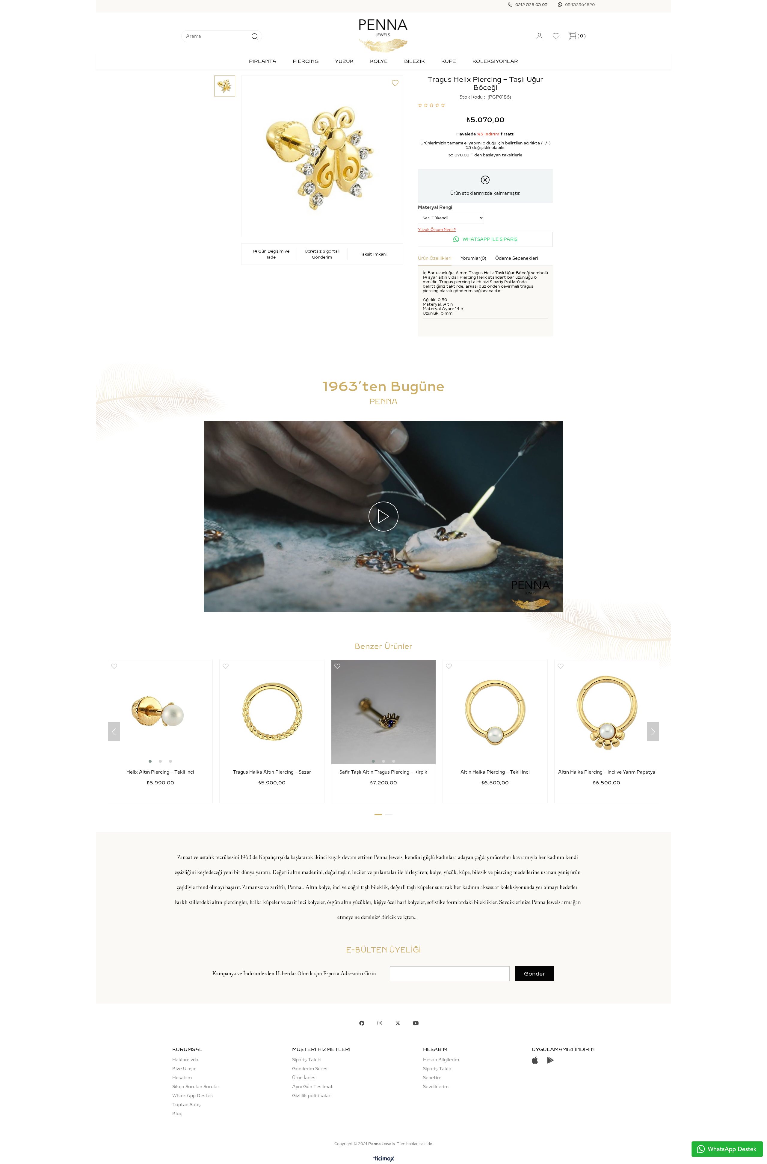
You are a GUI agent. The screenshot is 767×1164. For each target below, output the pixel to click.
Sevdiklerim (436, 1086)
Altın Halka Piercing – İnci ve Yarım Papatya (606, 772)
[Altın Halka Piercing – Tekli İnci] (495, 712)
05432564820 (580, 4)
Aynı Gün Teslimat (312, 1086)
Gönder (534, 973)
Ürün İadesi (304, 1077)
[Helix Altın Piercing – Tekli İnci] (160, 712)
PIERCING (305, 61)
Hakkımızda (185, 1059)
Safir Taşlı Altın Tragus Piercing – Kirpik (383, 772)
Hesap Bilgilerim (441, 1059)
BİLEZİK (414, 61)
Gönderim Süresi (310, 1068)
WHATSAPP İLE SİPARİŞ (489, 239)
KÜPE (448, 61)
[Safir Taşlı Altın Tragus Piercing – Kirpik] (383, 712)
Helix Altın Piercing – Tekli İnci (160, 772)
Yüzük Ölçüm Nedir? (437, 229)
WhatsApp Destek (192, 1095)
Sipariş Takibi (306, 1059)
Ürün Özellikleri (435, 258)
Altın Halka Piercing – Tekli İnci (495, 772)
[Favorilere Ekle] (395, 83)
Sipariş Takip (437, 1068)
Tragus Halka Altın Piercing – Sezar (272, 772)
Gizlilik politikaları (312, 1095)
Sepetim (432, 1077)
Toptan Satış (186, 1104)
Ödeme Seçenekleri (516, 258)
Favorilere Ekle (114, 666)
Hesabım (182, 1077)
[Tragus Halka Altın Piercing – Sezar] (272, 712)
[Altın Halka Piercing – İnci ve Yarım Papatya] (607, 712)
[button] (150, 761)
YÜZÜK (344, 61)
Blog (177, 1113)
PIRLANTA (262, 61)
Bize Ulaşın (184, 1068)
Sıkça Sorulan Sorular (195, 1086)
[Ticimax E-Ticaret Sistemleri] (383, 1159)
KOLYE (379, 61)
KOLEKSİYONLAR (495, 61)
